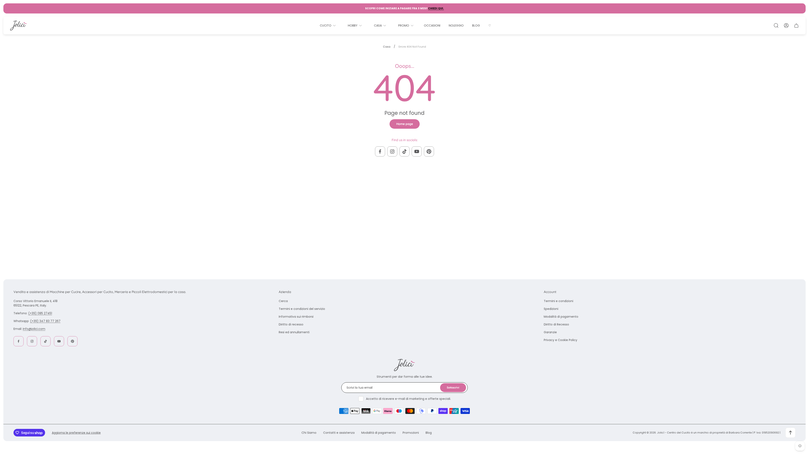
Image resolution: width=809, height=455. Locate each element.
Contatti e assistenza (339, 433)
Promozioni (411, 433)
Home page (404, 124)
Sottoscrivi (453, 387)
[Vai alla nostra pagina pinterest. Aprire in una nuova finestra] (429, 151)
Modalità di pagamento (561, 316)
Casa (386, 46)
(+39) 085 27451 (40, 313)
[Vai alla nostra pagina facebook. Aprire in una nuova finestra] (380, 151)
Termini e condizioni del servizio (302, 309)
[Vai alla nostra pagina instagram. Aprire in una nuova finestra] (392, 151)
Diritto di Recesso (556, 324)
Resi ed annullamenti (294, 332)
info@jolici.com (34, 329)
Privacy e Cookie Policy (560, 340)
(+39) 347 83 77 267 (45, 321)
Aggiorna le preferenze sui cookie (76, 432)
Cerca (283, 301)
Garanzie (550, 332)
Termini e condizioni (558, 301)
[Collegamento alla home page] (404, 365)
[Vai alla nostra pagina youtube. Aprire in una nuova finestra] (417, 151)
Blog (429, 433)
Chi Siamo (308, 433)
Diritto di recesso (291, 324)
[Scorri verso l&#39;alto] (790, 433)
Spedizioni (551, 309)
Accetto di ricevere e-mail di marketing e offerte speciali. (408, 399)
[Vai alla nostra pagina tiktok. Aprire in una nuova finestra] (404, 151)
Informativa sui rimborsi (296, 316)
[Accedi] (786, 25)
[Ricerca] (776, 25)
